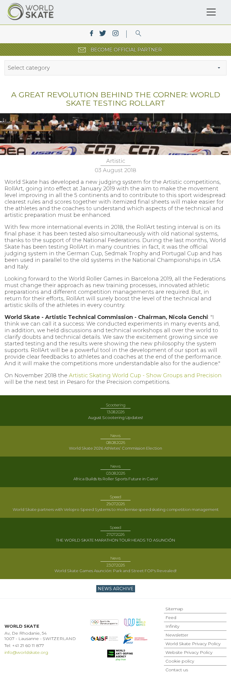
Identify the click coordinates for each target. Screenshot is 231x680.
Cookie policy (179, 661)
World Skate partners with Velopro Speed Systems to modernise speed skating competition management (116, 509)
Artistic (115, 161)
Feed (170, 617)
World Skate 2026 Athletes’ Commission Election (115, 448)
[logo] (138, 34)
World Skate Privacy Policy (192, 643)
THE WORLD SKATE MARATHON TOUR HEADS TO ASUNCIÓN (115, 540)
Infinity (172, 626)
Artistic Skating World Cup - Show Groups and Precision (145, 375)
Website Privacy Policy (188, 652)
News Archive (116, 588)
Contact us (176, 669)
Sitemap (174, 609)
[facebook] (91, 34)
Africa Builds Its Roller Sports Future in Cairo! (115, 478)
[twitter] (102, 34)
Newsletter (176, 635)
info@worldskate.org (26, 652)
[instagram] (115, 34)
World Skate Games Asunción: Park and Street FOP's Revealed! (115, 570)
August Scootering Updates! (115, 417)
